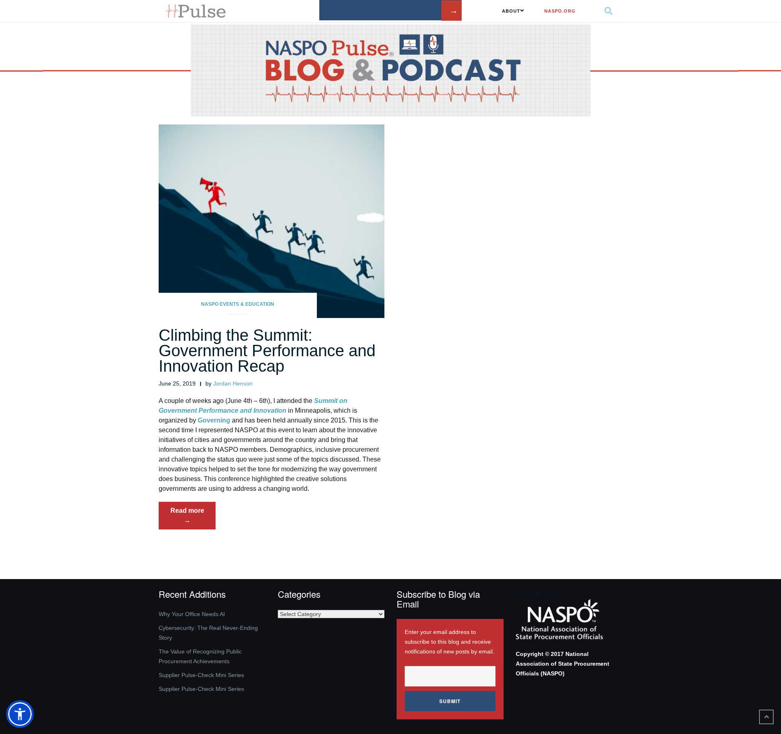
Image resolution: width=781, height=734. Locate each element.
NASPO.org (560, 11)
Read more (193, 518)
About (511, 11)
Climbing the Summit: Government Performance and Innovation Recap (267, 350)
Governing (214, 420)
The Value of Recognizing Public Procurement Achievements (200, 656)
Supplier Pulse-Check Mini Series (201, 675)
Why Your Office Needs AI (192, 614)
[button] (20, 714)
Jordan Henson (233, 383)
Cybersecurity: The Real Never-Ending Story (208, 633)
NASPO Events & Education (237, 304)
